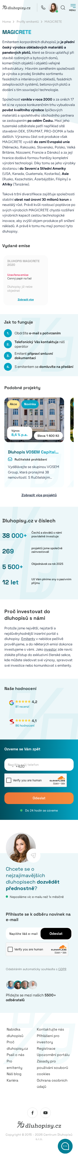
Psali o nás (15, 1054)
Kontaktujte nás (50, 1029)
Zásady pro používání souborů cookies (52, 1067)
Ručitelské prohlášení (31, 459)
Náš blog (14, 1074)
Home (6, 22)
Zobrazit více (26, 299)
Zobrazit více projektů (39, 495)
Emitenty (28, 639)
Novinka (30, 404)
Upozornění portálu (53, 1054)
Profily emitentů (28, 22)
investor (50, 649)
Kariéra (12, 1080)
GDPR (62, 969)
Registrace (46, 1048)
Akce (13, 404)
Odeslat (39, 798)
